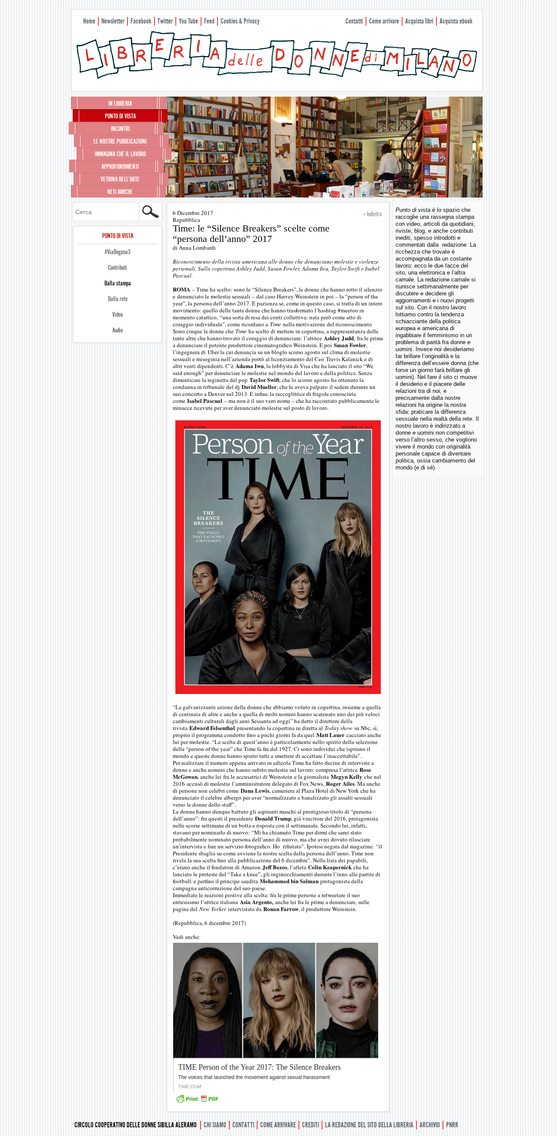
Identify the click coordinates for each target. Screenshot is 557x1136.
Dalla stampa (117, 283)
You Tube (188, 21)
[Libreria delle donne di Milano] (276, 77)
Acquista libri (419, 21)
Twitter (165, 21)
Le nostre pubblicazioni (120, 141)
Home (89, 21)
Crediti (310, 1125)
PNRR (452, 1125)
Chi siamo (215, 1125)
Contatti (354, 21)
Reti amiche (120, 191)
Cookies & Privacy (240, 21)
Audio (117, 330)
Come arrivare (384, 21)
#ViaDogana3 (117, 251)
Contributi (117, 267)
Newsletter (112, 21)
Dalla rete (118, 298)
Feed (209, 21)
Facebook (141, 21)
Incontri (120, 128)
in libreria (120, 103)
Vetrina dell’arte (120, 179)
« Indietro (372, 214)
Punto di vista (120, 116)
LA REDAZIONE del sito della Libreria (369, 1125)
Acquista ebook (456, 21)
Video (117, 314)
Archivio (429, 1125)
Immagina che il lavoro (120, 154)
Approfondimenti (120, 166)
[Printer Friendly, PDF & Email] (197, 1102)
